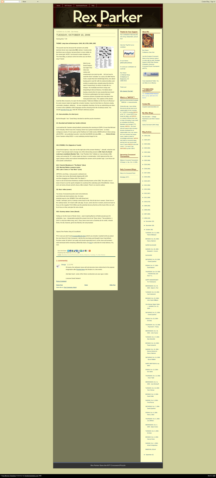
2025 (145, 139)
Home (58, 5)
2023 (145, 148)
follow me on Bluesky (150, 83)
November (149, 225)
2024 (145, 144)
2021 (145, 156)
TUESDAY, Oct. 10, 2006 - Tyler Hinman (67, 31)
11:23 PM (70, 264)
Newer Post (59, 285)
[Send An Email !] (87, 250)
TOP (214, 475)
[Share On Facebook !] (70, 250)
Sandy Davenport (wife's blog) (150, 124)
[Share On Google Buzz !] (72, 250)
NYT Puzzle (68, 5)
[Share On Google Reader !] (83, 250)
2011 (145, 197)
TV (96, 254)
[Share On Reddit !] (79, 250)
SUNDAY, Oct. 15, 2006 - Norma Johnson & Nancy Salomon (152, 351)
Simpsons (87, 254)
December (149, 221)
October (148, 229)
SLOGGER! (148, 255)
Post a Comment (61, 281)
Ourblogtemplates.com (31, 475)
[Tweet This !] (68, 250)
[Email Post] (78, 252)
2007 (145, 214)
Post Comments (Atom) (70, 287)
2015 (145, 181)
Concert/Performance (73, 254)
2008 (145, 209)
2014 (145, 185)
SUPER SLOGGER (150, 245)
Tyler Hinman (101, 254)
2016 (145, 177)
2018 (145, 168)
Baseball (64, 254)
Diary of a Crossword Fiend (127, 173)
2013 (145, 189)
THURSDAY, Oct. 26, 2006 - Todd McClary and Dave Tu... (152, 273)
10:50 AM (73, 252)
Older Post (112, 285)
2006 (145, 218)
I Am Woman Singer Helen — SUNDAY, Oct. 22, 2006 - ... (152, 306)
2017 (145, 172)
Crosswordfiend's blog (79, 236)
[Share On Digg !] (77, 250)
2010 (145, 201)
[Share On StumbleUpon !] (81, 250)
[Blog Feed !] (90, 250)
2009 (145, 205)
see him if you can (66, 110)
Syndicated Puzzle (81, 5)
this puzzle (123, 108)
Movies (82, 254)
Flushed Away (80, 269)
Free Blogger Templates (9, 475)
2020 (145, 160)
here (90, 242)
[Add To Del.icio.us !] (75, 250)
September (149, 454)
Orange (63, 264)
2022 (145, 152)
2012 (145, 193)
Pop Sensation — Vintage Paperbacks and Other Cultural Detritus (150, 118)
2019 (145, 164)
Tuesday (92, 254)
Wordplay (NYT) (124, 177)
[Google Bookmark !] (85, 250)
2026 (145, 135)
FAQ (93, 5)
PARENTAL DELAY (150, 449)
